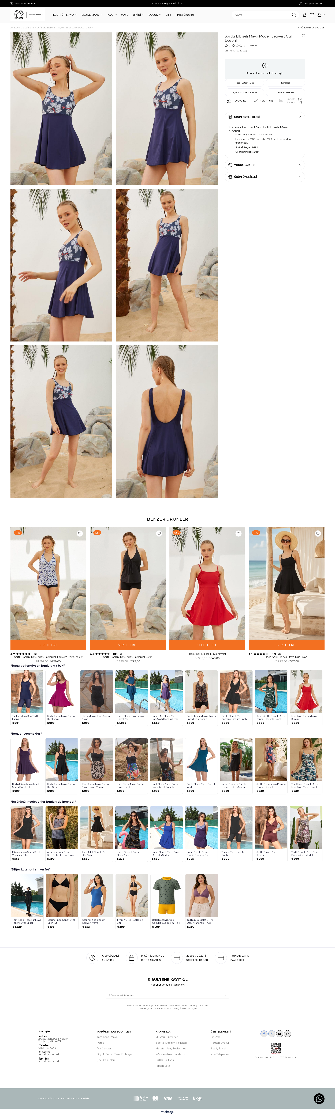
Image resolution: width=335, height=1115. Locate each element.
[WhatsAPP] (287, 1033)
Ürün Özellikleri (247, 117)
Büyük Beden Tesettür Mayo (114, 1054)
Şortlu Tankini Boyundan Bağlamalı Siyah (127, 657)
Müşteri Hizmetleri (166, 1037)
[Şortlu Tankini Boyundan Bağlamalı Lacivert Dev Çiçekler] (48, 583)
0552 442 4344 (47, 1047)
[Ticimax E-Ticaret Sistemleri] (167, 1112)
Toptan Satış (162, 1065)
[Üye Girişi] (304, 15)
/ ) (253, 45)
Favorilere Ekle (80, 533)
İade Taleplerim (219, 1054)
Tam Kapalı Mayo (107, 1037)
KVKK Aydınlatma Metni (170, 1054)
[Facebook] (263, 1033)
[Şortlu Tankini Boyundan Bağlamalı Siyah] (128, 583)
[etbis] (276, 1048)
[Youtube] (279, 1033)
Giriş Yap (215, 1037)
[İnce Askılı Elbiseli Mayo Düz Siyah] (287, 583)
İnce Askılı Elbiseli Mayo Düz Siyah (286, 657)
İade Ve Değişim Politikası (171, 1042)
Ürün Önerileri (245, 176)
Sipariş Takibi (218, 1048)
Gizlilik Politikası (164, 1060)
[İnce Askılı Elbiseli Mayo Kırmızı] (207, 583)
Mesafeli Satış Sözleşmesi (171, 1048)
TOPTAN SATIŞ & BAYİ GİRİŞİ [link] (167, 3)
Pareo (100, 1042)
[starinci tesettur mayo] (27, 14)
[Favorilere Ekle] (303, 35)
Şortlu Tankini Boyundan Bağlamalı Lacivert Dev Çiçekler (48, 657)
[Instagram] (271, 1033)
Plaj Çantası (104, 1048)
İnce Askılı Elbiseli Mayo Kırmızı (207, 653)
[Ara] (294, 15)
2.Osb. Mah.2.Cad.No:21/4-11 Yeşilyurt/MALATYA (54, 1040)
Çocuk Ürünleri (106, 1060)
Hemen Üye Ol (219, 1042)
